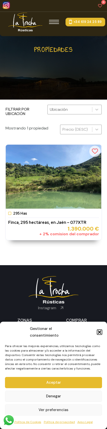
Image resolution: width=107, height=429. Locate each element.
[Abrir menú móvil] (54, 22)
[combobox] (70, 109)
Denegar (53, 396)
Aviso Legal (85, 422)
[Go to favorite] (100, 5)
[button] (99, 332)
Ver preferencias (53, 409)
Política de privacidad (59, 422)
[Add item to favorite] (95, 151)
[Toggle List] (96, 109)
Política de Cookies (27, 422)
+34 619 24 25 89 (88, 22)
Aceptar (53, 382)
